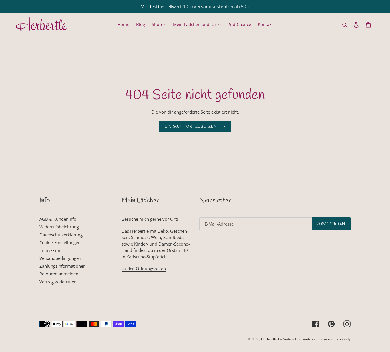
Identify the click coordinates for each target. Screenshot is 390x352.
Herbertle (269, 339)
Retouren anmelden (58, 274)
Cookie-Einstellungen (60, 242)
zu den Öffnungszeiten (144, 268)
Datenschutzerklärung (61, 235)
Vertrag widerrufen (58, 282)
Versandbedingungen (60, 258)
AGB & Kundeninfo (57, 219)
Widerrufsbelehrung (59, 227)
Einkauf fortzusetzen (191, 126)
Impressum (50, 250)
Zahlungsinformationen (62, 266)
